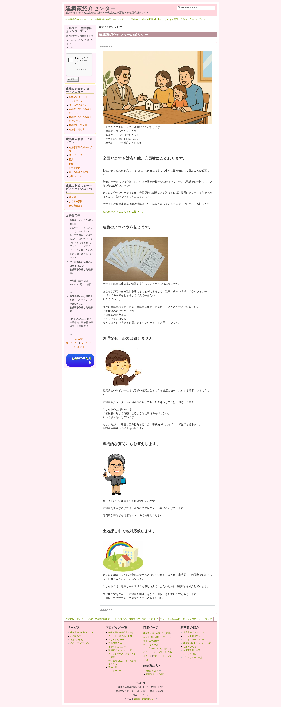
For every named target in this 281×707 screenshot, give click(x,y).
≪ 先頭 (79, 339)
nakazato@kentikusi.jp (145, 698)
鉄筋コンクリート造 (152, 652)
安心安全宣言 (187, 19)
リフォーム (166, 637)
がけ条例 (168, 652)
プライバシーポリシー (193, 639)
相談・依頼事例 (150, 618)
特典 (71, 159)
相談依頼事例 (149, 19)
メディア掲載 (189, 653)
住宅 (145, 640)
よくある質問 (171, 19)
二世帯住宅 (154, 640)
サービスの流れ (77, 155)
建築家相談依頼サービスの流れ (111, 19)
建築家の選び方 (77, 129)
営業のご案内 (189, 646)
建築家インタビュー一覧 (120, 650)
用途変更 (147, 656)
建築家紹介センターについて (197, 643)
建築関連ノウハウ (116, 643)
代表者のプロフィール (193, 632)
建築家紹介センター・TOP (79, 19)
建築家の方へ (153, 670)
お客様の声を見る (81, 360)
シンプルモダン (150, 648)
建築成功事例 (76, 639)
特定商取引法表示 (191, 650)
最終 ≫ (81, 346)
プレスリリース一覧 (192, 657)
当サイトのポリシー (192, 635)
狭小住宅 (155, 637)
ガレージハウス (150, 644)
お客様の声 (134, 19)
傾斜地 (146, 637)
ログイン (200, 19)
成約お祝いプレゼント (80, 643)
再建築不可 (164, 648)
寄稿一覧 (112, 667)
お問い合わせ (76, 176)
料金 (160, 19)
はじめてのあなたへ (79, 105)
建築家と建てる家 (151, 633)
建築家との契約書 (78, 125)
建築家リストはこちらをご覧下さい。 (125, 211)
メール (70, 47)
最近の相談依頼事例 (79, 172)
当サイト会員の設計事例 (120, 635)
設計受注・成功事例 (155, 674)
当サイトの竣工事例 (117, 646)
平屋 (155, 656)
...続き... (146, 659)
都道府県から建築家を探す (121, 632)
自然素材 (165, 633)
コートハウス (165, 656)
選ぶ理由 (73, 197)
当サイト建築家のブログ (120, 639)
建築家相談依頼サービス (82, 632)
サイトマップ (205, 618)
